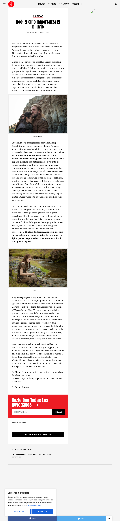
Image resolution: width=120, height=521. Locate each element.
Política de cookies (34, 505)
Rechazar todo (19, 511)
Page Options (77, 4)
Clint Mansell (57, 303)
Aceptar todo (42, 511)
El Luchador (18, 310)
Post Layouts (63, 4)
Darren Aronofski (53, 61)
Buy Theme (51, 4)
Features (41, 4)
